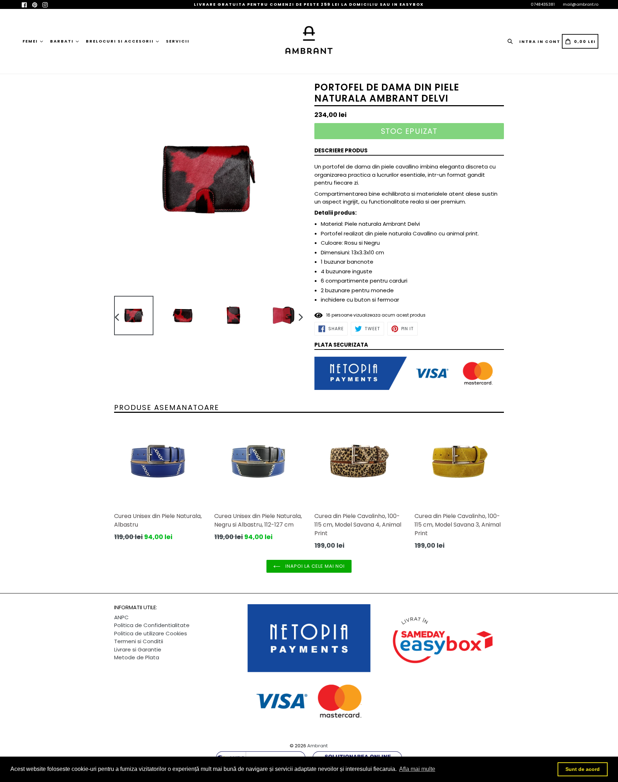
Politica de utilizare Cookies (150, 633)
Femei (31, 41)
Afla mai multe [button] (417, 769)
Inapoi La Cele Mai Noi (314, 566)
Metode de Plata (136, 657)
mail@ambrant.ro (580, 4)
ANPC (121, 617)
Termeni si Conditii (138, 641)
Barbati (62, 41)
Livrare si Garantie (137, 649)
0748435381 (543, 4)
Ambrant (317, 745)
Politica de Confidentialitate (152, 625)
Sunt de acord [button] (582, 769)
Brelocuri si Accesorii (120, 41)
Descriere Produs (341, 150)
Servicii (178, 41)
